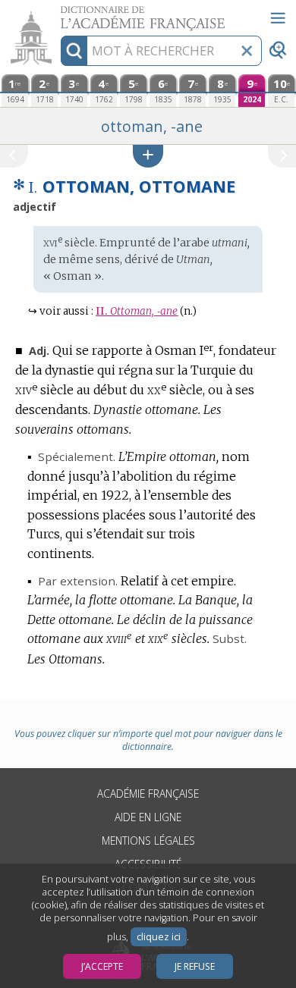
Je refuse (195, 966)
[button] (148, 156)
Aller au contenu (58, 13)
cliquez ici (159, 936)
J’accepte (102, 966)
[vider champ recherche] (246, 51)
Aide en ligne (148, 817)
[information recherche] (74, 51)
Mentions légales (148, 840)
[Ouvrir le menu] (278, 18)
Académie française (148, 793)
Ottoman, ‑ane (137, 311)
